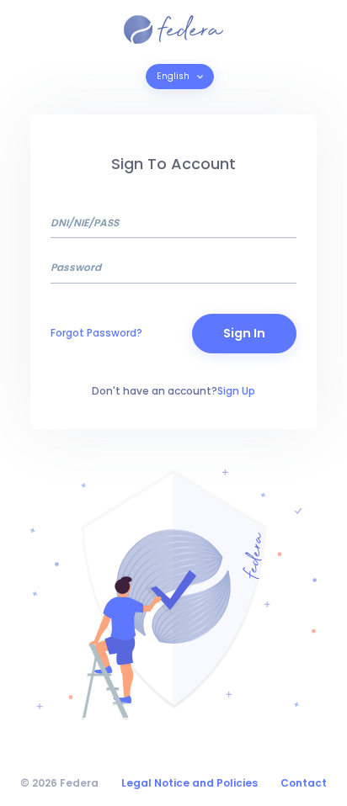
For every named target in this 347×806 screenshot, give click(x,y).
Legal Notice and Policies (189, 783)
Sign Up (236, 391)
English (174, 76)
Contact (303, 783)
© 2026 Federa (59, 783)
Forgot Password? (96, 333)
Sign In (244, 333)
